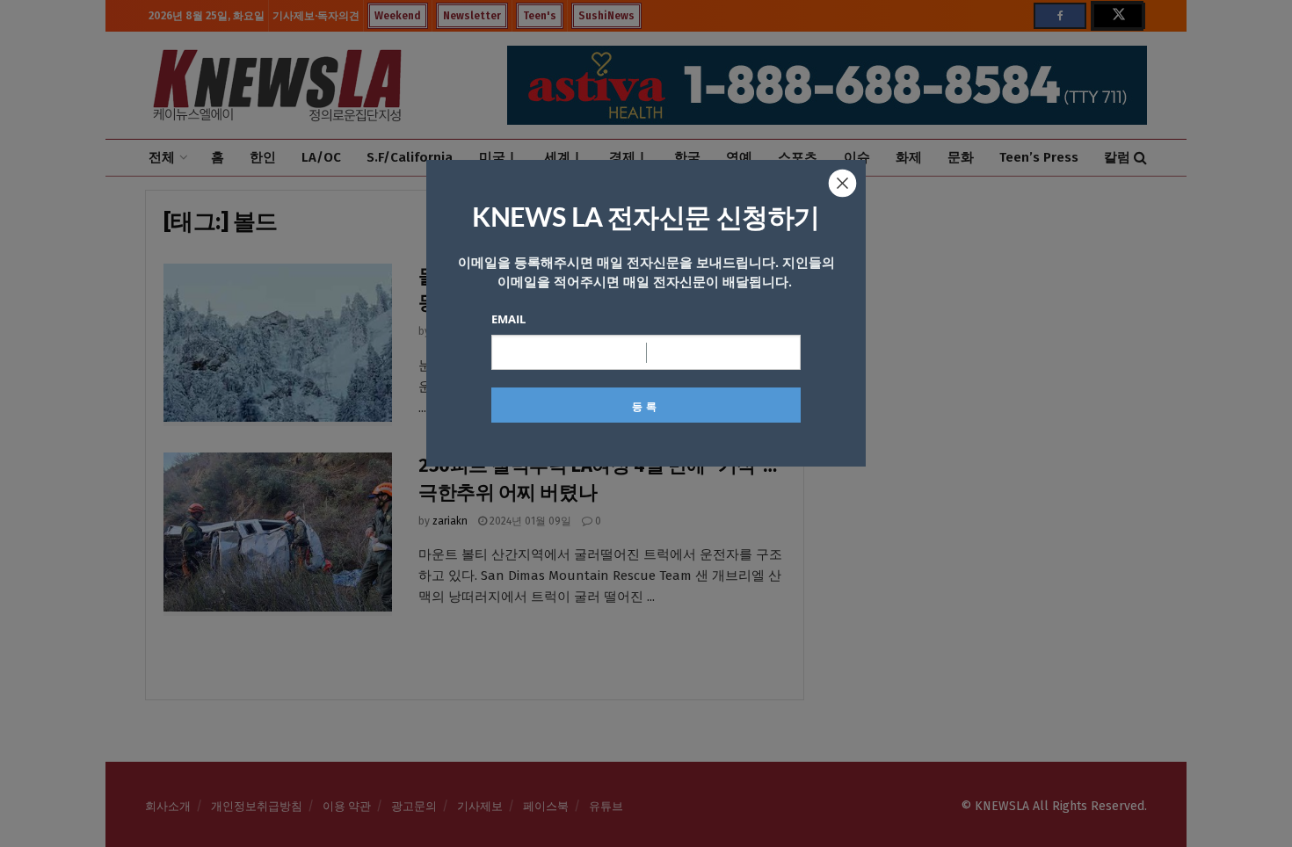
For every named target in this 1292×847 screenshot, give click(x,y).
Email (508, 319)
